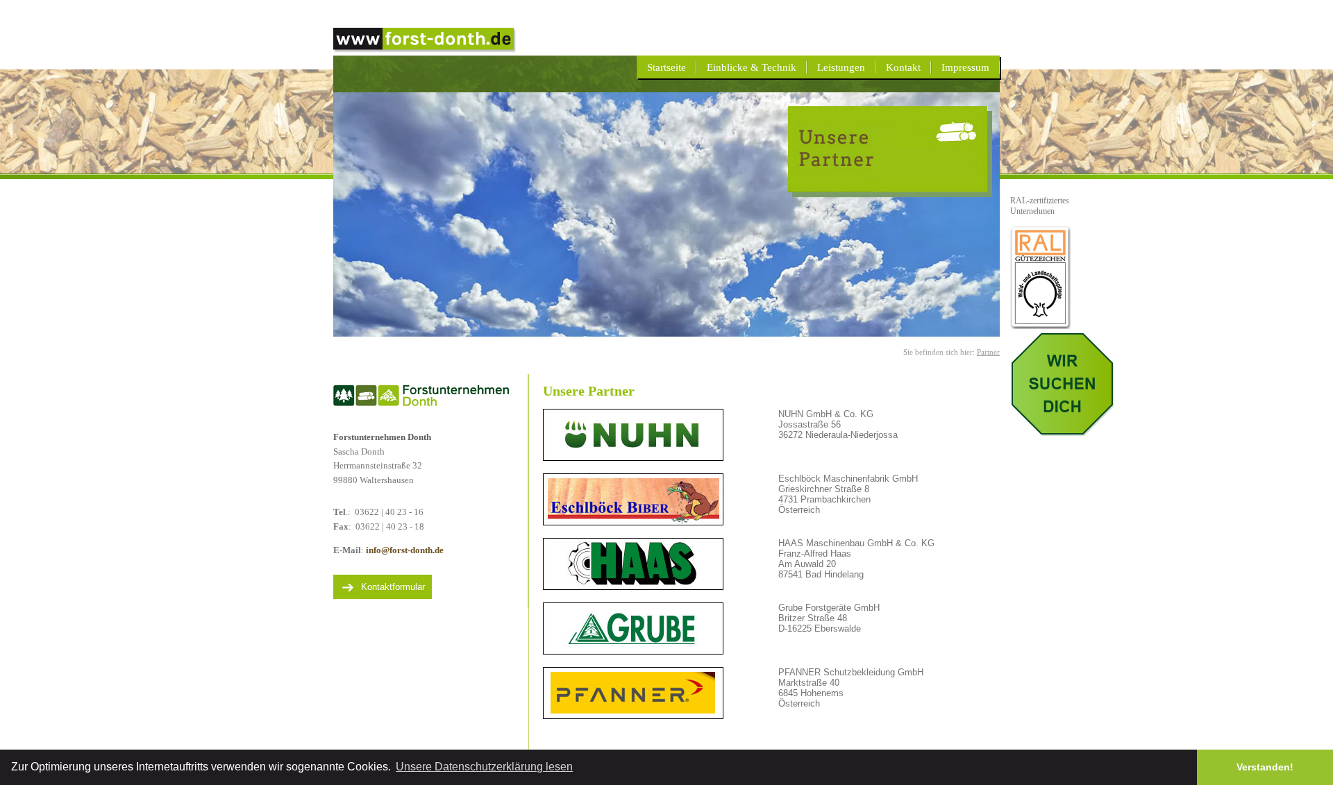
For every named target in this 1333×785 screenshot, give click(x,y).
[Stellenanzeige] (1062, 432)
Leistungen (841, 67)
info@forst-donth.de (405, 550)
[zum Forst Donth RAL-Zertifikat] (1040, 325)
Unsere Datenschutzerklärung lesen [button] (484, 767)
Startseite (666, 67)
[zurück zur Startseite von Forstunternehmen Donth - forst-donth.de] (424, 49)
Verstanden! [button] (1264, 767)
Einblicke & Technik (751, 67)
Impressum (965, 67)
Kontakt (903, 67)
